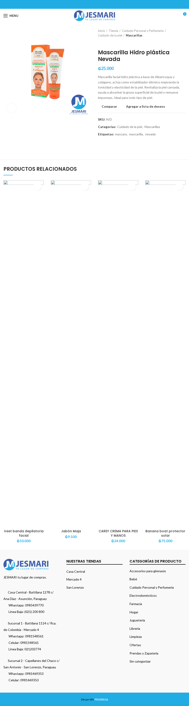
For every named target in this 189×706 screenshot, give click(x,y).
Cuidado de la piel (110, 35)
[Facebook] (83, 4)
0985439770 (34, 605)
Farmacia (136, 604)
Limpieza (136, 637)
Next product (109, 42)
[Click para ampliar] (11, 108)
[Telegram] (106, 4)
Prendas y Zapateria (144, 653)
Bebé (133, 579)
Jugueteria (137, 620)
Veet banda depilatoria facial (24, 533)
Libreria (135, 628)
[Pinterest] (94, 4)
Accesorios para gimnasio (148, 571)
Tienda (113, 31)
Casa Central (75, 571)
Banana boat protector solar (165, 533)
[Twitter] (89, 4)
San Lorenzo (75, 587)
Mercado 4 (74, 579)
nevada (150, 134)
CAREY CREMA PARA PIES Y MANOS (118, 533)
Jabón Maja (71, 531)
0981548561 (34, 636)
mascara (121, 134)
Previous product (100, 42)
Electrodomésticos (143, 595)
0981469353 (34, 674)
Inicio (101, 31)
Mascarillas (134, 35)
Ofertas (135, 645)
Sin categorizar (140, 661)
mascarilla (136, 134)
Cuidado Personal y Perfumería (143, 31)
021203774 (32, 649)
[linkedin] (100, 4)
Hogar (134, 612)
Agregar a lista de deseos (145, 106)
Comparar (109, 106)
